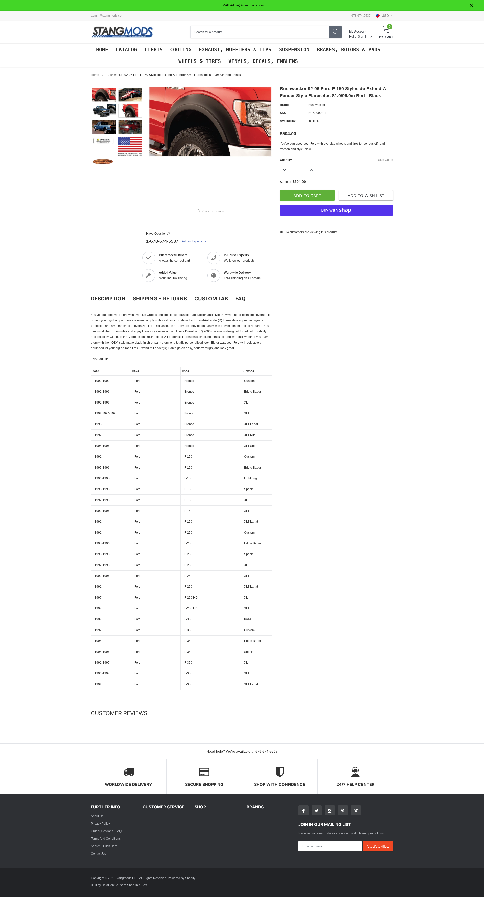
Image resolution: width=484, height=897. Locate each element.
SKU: (283, 113)
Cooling (180, 50)
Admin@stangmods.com (107, 15)
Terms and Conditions (106, 838)
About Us (97, 816)
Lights (153, 50)
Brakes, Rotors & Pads (348, 50)
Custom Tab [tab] (211, 299)
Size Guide (385, 160)
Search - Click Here (104, 846)
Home (102, 50)
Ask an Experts (192, 241)
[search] (335, 32)
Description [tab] (108, 299)
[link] (104, 95)
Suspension (294, 50)
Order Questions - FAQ (106, 831)
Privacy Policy (100, 823)
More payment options (336, 222)
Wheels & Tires (199, 61)
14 (287, 232)
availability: (288, 121)
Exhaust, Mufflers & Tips (235, 50)
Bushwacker (316, 105)
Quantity (286, 160)
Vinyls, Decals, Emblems (263, 61)
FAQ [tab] (240, 299)
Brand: (285, 105)
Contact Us (98, 853)
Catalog (126, 50)
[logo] (122, 32)
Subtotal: (286, 182)
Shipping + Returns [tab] (160, 299)
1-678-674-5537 (162, 241)
